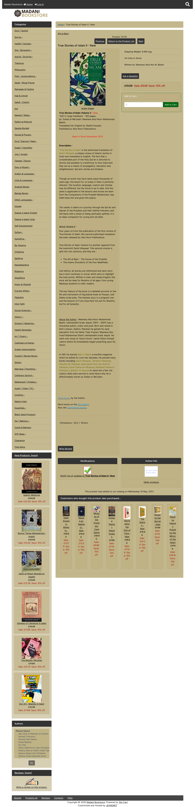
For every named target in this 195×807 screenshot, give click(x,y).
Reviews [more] (23, 773)
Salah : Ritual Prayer (25, 82)
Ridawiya (19, 271)
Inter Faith (20, 304)
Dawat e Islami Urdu (25, 219)
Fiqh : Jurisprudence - (25, 76)
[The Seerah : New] (142, 511)
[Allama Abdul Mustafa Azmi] (32, 756)
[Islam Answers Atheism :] (66, 511)
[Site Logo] (40, 13)
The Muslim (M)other (31, 660)
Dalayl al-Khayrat (23, 121)
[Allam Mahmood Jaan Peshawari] (32, 747)
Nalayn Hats (21, 401)
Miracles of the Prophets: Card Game (97, 523)
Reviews (46, 798)
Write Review (65, 448)
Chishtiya (19, 252)
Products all (31, 798)
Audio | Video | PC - (25, 388)
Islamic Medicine (31, 495)
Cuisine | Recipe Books (26, 356)
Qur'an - (19, 37)
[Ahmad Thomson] (32, 736)
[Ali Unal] (32, 745)
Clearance (20, 440)
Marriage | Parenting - (26, 369)
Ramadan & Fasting (24, 89)
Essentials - (20, 408)
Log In (40, 4)
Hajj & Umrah (21, 95)
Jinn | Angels (21, 154)
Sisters (18, 362)
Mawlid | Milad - (23, 115)
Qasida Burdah (22, 128)
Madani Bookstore (96, 802)
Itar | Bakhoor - (22, 421)
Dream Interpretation (25, 349)
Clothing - (20, 395)
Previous (100, 41)
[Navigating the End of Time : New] (127, 512)
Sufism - (19, 232)
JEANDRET (111, 805)
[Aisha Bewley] (32, 742)
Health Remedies (23, 330)
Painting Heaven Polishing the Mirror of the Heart (173, 530)
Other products (151, 482)
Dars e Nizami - (22, 167)
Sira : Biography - (23, 50)
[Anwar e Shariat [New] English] (112, 511)
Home (29, 4)
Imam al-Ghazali (23, 284)
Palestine (19, 297)
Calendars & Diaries (24, 343)
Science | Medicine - (25, 323)
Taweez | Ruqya (23, 160)
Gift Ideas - (20, 434)
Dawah (18, 206)
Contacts (58, 798)
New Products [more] (26, 455)
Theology (19, 63)
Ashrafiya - (20, 238)
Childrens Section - (24, 375)
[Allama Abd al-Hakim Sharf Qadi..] (32, 750)
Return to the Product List (121, 41)
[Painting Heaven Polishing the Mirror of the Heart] (172, 510)
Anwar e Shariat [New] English (112, 527)
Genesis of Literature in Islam (31, 623)
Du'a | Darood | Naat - (26, 141)
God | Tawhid (21, 30)
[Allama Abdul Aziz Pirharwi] (32, 753)
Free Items (20, 447)
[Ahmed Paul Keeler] (32, 739)
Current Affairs (22, 291)
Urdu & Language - (24, 180)
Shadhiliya (20, 278)
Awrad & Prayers (23, 134)
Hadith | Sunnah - (23, 43)
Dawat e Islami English (26, 212)
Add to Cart (171, 104)
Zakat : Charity (22, 102)
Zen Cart (123, 802)
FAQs (70, 798)
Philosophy (20, 69)
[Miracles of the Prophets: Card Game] (96, 509)
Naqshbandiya (22, 265)
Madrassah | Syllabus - (26, 382)
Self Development (23, 225)
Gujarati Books (22, 186)
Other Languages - (24, 199)
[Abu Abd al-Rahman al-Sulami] (32, 733)
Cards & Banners (23, 427)
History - (19, 317)
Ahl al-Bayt (63, 33)
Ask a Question (130, 76)
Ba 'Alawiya (20, 245)
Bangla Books (21, 193)
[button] (187, 4)
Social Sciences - (23, 310)
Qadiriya (19, 258)
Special (17, 798)
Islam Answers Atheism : (66, 524)
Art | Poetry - (21, 336)
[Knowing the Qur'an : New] (157, 509)
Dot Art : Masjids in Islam (31, 704)
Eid (16, 108)
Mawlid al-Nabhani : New (81, 524)
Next (140, 41)
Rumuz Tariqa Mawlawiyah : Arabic (32, 535)
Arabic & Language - (25, 173)
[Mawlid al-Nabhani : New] (81, 511)
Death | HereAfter (23, 147)
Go (31, 763)
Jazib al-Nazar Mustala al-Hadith (31, 575)
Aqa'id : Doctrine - (24, 56)
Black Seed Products (25, 414)
